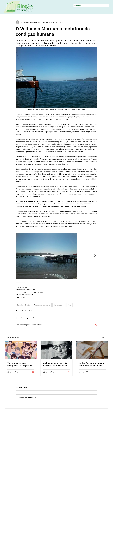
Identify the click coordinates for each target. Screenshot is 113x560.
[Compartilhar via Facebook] (17, 318)
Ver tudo (105, 337)
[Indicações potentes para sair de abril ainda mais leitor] (92, 350)
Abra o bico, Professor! (24, 310)
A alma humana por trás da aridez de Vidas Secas (55, 364)
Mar (69, 305)
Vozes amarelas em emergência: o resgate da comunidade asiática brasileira (19, 364)
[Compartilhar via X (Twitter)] (22, 318)
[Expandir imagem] (46, 256)
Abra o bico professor (42, 305)
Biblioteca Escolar (23, 305)
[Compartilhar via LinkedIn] (27, 318)
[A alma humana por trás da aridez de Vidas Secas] (57, 350)
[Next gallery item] (94, 256)
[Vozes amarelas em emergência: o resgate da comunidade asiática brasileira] (21, 350)
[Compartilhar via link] (33, 318)
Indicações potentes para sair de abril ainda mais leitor (91, 364)
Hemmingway (59, 305)
